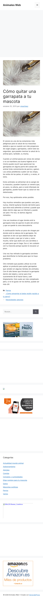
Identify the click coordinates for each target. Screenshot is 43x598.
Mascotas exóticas (10, 487)
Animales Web (12, 5)
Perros (8, 290)
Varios (5, 494)
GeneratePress (34, 595)
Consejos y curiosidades (13, 477)
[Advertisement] (21, 32)
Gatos (5, 484)
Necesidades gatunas (14, 300)
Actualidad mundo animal (13, 463)
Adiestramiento (9, 467)
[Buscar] (36, 311)
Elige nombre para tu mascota (15, 480)
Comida (6, 473)
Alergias (6, 470)
